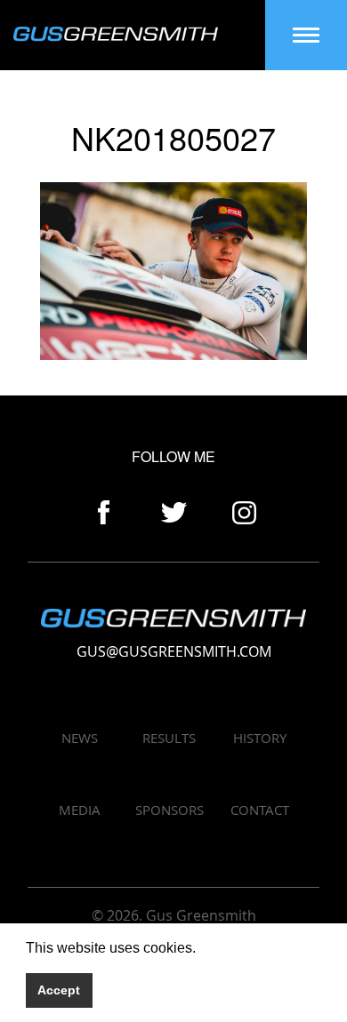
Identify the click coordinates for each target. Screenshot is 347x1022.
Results (169, 738)
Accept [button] (58, 990)
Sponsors (169, 809)
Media (80, 809)
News (79, 738)
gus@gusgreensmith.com (174, 651)
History (259, 738)
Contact (259, 809)
